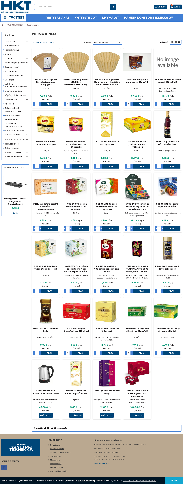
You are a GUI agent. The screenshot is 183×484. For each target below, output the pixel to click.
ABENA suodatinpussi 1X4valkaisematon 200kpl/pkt (46, 82)
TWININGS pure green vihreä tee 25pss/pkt (137, 329)
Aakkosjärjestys (101, 42)
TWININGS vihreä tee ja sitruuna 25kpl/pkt (168, 329)
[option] (15, 191)
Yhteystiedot (55, 456)
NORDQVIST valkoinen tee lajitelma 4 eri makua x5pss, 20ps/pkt (76, 269)
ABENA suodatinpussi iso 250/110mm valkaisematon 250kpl (76, 82)
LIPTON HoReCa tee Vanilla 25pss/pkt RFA (76, 392)
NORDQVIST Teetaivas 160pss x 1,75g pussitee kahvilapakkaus (137, 207)
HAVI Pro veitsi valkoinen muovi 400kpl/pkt (168, 80)
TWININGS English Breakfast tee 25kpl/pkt (76, 329)
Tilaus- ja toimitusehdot (60, 452)
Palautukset (55, 445)
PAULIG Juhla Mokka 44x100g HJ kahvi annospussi (137, 393)
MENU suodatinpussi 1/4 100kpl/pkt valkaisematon (45, 207)
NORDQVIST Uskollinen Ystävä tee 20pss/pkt (46, 267)
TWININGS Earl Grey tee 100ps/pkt (106, 329)
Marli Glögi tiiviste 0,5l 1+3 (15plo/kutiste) (167, 143)
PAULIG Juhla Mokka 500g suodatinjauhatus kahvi (106, 269)
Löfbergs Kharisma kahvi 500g (107, 392)
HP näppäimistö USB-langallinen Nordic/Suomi (15, 201)
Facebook (4, 467)
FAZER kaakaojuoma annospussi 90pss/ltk (137, 80)
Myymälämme (56, 467)
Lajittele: (87, 42)
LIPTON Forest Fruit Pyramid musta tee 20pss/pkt (76, 144)
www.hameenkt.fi (101, 463)
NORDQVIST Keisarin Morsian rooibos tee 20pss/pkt (106, 207)
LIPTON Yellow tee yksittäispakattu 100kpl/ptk (137, 144)
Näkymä (164, 42)
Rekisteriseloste (57, 448)
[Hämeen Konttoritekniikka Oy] (16, 6)
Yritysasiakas (55, 463)
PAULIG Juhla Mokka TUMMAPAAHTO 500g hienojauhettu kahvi (137, 269)
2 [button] (17, 213)
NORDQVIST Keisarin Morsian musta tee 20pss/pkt (76, 207)
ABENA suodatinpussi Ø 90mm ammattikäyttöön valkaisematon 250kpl (107, 82)
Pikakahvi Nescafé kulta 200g (45, 329)
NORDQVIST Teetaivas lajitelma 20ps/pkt (167, 205)
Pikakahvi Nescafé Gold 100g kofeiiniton (167, 267)
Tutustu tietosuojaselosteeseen (139, 480)
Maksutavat (55, 460)
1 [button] (14, 213)
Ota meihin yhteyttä (58, 471)
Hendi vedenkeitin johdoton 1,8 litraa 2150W (46, 392)
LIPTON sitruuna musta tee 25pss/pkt (107, 143)
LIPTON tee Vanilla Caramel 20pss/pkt (46, 143)
